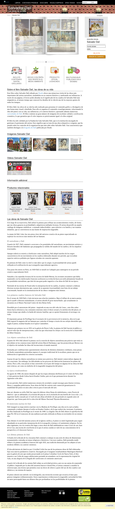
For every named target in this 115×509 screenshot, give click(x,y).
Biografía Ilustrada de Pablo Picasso (33, 210)
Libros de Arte (11, 496)
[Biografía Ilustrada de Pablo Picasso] (33, 198)
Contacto (44, 492)
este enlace (15, 507)
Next (81, 200)
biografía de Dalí (30, 128)
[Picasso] (50, 198)
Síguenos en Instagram (107, 15)
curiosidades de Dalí (14, 114)
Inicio (8, 15)
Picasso (50, 209)
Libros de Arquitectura (13, 497)
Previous (8, 200)
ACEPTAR (110, 505)
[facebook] (60, 493)
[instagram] (63, 493)
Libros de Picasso (12, 492)
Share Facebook (105, 15)
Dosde (40, 93)
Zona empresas (28, 494)
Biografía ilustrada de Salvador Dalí (16, 210)
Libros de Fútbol (11, 494)
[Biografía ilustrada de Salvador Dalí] (16, 198)
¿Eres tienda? (28, 496)
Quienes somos (28, 492)
